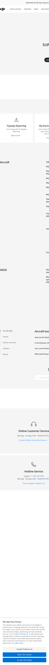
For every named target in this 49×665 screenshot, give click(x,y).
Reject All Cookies (24, 654)
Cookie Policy (18, 643)
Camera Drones (15, 9)
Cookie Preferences (21, 634)
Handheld (27, 9)
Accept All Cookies (24, 660)
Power (36, 9)
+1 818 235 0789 (37, 476)
